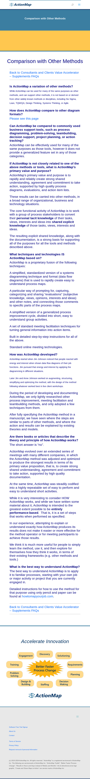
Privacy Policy (14, 745)
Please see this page (24, 118)
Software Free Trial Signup (18, 727)
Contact (11, 735)
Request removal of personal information (23, 749)
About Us (12, 731)
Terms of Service (15, 741)
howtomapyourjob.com (37, 596)
